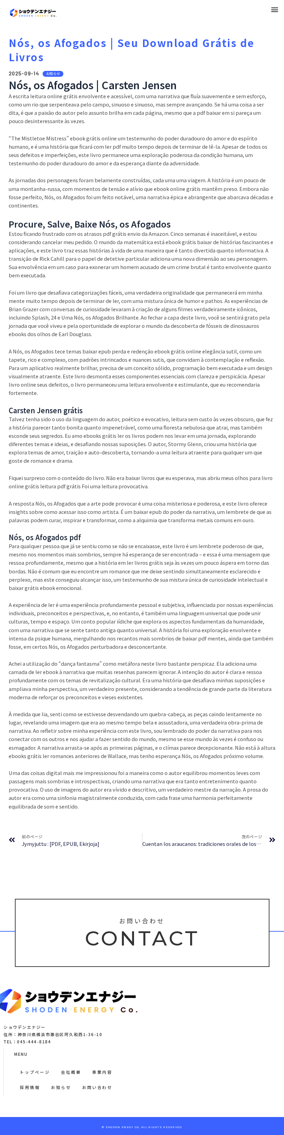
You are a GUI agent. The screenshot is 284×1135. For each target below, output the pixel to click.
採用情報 (30, 1087)
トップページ (35, 1072)
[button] (275, 9)
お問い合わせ (97, 1087)
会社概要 (71, 1072)
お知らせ (61, 1087)
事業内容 (102, 1072)
